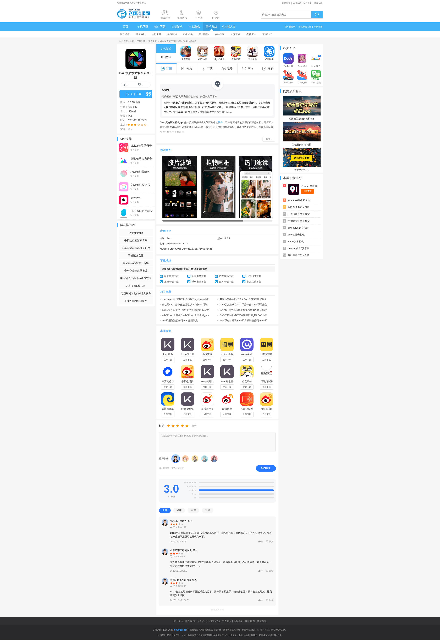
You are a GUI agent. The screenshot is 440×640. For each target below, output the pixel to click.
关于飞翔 (178, 621)
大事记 (200, 621)
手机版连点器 (136, 255)
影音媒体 (125, 34)
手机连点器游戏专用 (135, 240)
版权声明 (238, 621)
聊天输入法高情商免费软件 (135, 278)
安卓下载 (135, 94)
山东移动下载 (254, 276)
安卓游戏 (211, 26)
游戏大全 (307, 3)
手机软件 (141, 41)
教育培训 (251, 34)
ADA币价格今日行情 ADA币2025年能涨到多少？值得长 (243, 299)
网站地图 (250, 621)
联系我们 (190, 621)
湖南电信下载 (199, 276)
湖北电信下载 (171, 276)
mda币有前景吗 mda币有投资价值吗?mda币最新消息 (243, 320)
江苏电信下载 (226, 281)
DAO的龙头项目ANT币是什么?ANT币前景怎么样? (243, 304)
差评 (207, 510)
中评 (193, 510)
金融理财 (219, 34)
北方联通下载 (254, 281)
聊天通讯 (140, 34)
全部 (164, 510)
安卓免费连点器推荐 (135, 270)
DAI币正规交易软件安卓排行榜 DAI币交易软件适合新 (243, 309)
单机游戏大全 (305, 26)
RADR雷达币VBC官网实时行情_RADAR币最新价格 (243, 315)
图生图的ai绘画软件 (136, 300)
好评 (179, 510)
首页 (125, 26)
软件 (220, 122)
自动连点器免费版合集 (136, 263)
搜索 (317, 14)
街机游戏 (177, 26)
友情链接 (262, 621)
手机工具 (156, 34)
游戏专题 (318, 3)
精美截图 (318, 26)
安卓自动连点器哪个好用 (136, 247)
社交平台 (235, 34)
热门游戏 (297, 3)
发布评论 (266, 468)
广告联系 (227, 621)
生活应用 (172, 34)
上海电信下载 (171, 281)
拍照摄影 (204, 34)
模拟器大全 (228, 26)
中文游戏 (194, 26)
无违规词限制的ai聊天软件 (136, 293)
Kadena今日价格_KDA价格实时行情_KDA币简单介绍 (185, 309)
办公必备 (188, 34)
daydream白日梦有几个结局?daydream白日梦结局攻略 (186, 299)
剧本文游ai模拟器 (136, 285)
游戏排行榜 (290, 26)
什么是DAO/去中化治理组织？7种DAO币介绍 (185, 304)
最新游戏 (286, 3)
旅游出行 (267, 34)
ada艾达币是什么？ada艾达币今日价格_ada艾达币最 (186, 315)
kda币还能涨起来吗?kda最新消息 (180, 320)
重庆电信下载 (199, 281)
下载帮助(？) (213, 621)
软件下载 (159, 26)
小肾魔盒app (136, 232)
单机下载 (142, 26)
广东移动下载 (226, 276)
